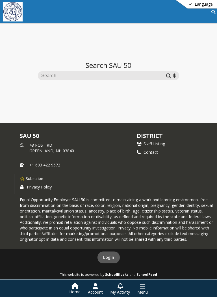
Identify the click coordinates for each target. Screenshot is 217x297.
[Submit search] (168, 75)
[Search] (212, 12)
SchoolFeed (146, 274)
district (150, 136)
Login (108, 257)
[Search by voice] (174, 75)
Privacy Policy (39, 187)
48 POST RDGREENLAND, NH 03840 (51, 147)
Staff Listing (154, 143)
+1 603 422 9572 (44, 165)
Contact (151, 152)
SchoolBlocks (117, 274)
